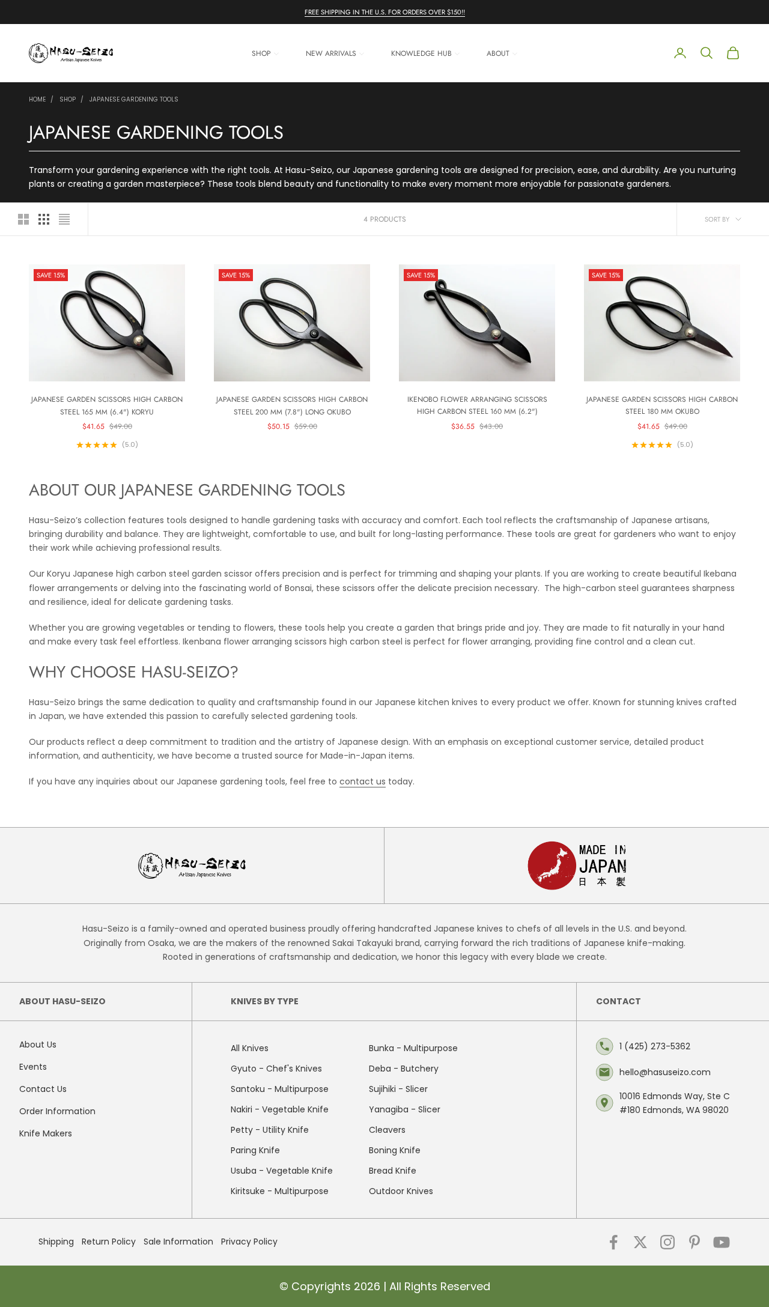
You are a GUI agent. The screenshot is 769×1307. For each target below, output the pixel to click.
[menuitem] (266, 53)
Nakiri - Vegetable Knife (280, 1109)
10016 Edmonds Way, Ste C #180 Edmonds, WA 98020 (674, 1103)
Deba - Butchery (404, 1069)
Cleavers (387, 1130)
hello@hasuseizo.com (665, 1072)
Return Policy (109, 1242)
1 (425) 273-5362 (654, 1046)
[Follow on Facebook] (613, 1242)
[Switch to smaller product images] (43, 219)
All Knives (250, 1048)
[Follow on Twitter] (640, 1242)
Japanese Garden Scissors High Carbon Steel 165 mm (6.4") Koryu (107, 405)
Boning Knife (395, 1150)
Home (37, 99)
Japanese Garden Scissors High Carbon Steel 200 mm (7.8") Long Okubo (292, 405)
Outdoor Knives (401, 1191)
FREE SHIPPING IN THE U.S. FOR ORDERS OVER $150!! (385, 12)
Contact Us (43, 1089)
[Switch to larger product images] (23, 219)
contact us (362, 781)
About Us (37, 1045)
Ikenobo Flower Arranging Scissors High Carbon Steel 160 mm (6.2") (477, 405)
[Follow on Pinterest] (694, 1242)
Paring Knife (255, 1150)
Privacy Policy (249, 1242)
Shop (67, 99)
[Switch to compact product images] (64, 219)
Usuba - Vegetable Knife (282, 1171)
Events (33, 1067)
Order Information (57, 1111)
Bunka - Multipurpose (413, 1048)
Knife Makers (45, 1133)
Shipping (56, 1242)
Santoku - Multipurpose (280, 1089)
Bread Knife (392, 1171)
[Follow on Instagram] (667, 1242)
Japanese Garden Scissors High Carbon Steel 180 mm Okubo (662, 405)
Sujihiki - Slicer (398, 1089)
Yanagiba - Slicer (404, 1109)
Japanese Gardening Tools (134, 99)
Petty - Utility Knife (270, 1130)
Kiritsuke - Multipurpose (280, 1191)
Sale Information (178, 1242)
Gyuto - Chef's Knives (276, 1069)
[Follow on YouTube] (722, 1242)
